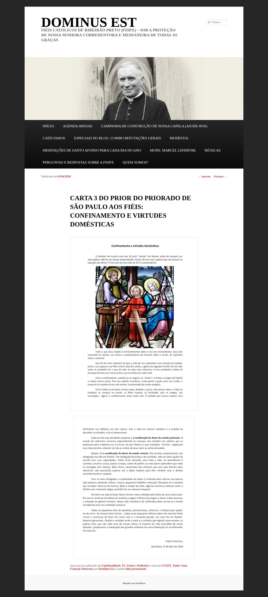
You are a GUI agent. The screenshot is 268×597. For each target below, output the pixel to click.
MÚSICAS (213, 150)
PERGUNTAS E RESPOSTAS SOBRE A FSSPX (78, 162)
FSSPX (166, 565)
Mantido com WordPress (134, 583)
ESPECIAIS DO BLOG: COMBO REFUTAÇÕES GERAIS (117, 138)
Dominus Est (106, 568)
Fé (123, 565)
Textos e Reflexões (138, 565)
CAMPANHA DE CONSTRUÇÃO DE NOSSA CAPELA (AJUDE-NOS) (154, 126)
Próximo (220, 176)
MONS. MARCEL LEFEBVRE (173, 150)
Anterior (204, 176)
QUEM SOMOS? (135, 162)
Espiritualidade (111, 565)
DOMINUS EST (89, 22)
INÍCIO (48, 126)
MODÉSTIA (179, 138)
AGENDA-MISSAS (77, 126)
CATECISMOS (54, 138)
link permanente (136, 568)
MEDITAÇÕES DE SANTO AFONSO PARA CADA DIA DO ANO (92, 150)
